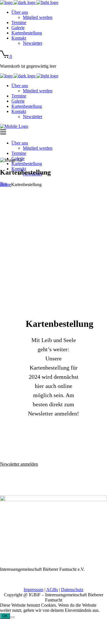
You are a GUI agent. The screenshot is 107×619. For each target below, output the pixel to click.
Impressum (33, 589)
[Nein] (12, 617)
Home (5, 184)
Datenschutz (72, 589)
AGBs (52, 589)
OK (5, 616)
